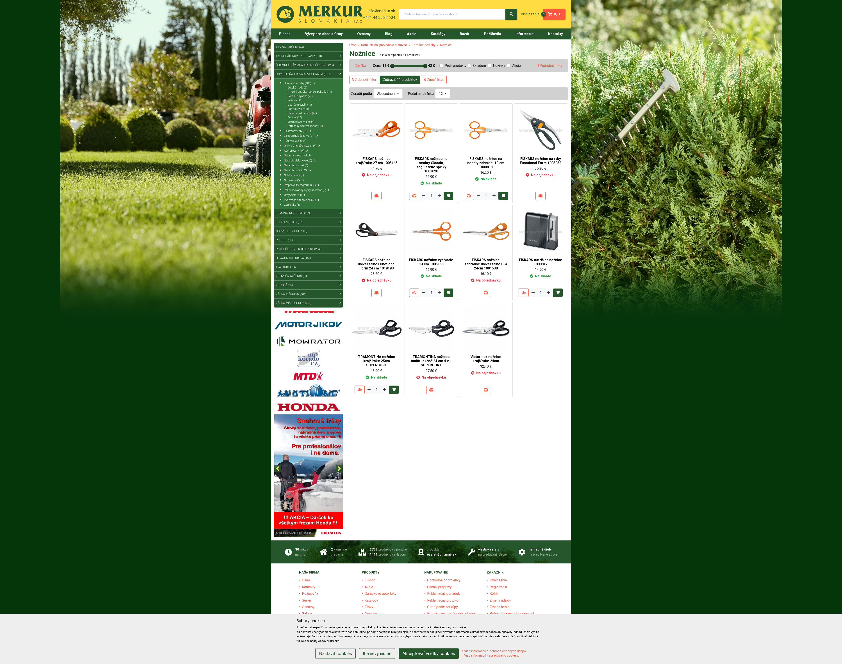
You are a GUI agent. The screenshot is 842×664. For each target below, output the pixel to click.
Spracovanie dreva (293, 258)
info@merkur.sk (381, 11)
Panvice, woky (298, 108)
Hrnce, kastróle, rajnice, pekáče (309, 91)
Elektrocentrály (296, 131)
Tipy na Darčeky (290, 47)
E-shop (370, 580)
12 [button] (441, 94)
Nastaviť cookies (335, 653)
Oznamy (308, 607)
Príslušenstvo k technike (298, 249)
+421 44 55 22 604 (379, 17)
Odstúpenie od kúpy (442, 607)
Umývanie (293, 195)
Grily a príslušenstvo (300, 145)
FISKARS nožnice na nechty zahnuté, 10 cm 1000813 (485, 163)
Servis (307, 600)
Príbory (294, 117)
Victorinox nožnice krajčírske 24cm (486, 359)
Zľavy (369, 607)
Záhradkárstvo (291, 294)
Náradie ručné (295, 170)
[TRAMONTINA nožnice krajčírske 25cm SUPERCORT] (376, 328)
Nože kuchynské (300, 96)
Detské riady (297, 87)
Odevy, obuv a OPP (291, 231)
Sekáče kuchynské (300, 121)
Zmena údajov (500, 600)
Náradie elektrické (298, 160)
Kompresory (294, 150)
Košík (494, 593)
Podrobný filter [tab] (550, 66)
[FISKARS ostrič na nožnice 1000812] (540, 231)
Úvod (353, 45)
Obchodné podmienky (443, 580)
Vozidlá (284, 285)
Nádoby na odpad (297, 155)
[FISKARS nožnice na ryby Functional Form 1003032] (540, 130)
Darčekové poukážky (380, 593)
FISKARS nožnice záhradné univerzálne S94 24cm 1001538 (485, 264)
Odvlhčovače (294, 175)
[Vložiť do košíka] (448, 196)
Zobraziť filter (365, 80)
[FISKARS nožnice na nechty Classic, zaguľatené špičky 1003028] (431, 130)
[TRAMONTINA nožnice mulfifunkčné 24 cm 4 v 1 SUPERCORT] (431, 328)
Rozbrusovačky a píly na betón (305, 190)
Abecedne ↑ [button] (386, 94)
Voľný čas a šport (292, 276)
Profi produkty (455, 66)
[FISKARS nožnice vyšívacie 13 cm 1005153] (431, 231)
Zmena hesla (499, 607)
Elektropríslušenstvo (299, 135)
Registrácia (498, 587)
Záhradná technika (293, 303)
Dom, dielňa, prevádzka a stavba (384, 45)
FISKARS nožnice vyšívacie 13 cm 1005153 (431, 262)
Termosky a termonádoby (305, 125)
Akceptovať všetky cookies (428, 653)
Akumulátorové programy (299, 56)
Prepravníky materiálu (300, 185)
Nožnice (446, 45)
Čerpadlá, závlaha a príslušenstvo (305, 65)
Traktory (286, 267)
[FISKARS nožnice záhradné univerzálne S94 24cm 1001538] (485, 231)
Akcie (516, 66)
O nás (306, 580)
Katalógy (371, 600)
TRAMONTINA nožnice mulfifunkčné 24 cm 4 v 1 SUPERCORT (431, 361)
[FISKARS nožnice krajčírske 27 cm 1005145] (376, 130)
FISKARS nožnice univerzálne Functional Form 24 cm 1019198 (376, 264)
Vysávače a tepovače (300, 200)
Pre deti (284, 240)
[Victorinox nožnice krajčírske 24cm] (485, 328)
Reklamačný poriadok (443, 593)
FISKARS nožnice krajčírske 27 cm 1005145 (376, 161)
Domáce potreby (423, 45)
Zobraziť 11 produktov (400, 80)
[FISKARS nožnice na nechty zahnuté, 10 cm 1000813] (485, 130)
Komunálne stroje (293, 213)
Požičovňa (310, 593)
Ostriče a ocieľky (299, 104)
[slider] (392, 66)
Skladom (479, 66)
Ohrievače (292, 180)
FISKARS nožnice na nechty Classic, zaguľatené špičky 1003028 (431, 165)
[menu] (530, 14)
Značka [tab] (360, 66)
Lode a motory (289, 222)
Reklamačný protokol (443, 600)
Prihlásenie (498, 580)
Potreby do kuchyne (302, 113)
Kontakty (308, 587)
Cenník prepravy (439, 587)
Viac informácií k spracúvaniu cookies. (491, 655)
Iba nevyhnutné (377, 653)
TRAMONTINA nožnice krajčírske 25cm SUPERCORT (376, 361)
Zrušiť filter (435, 80)
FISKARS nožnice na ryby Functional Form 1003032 (540, 161)
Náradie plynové (296, 165)
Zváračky (292, 204)
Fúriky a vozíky (295, 140)
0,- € (552, 14)
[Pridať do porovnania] (376, 196)
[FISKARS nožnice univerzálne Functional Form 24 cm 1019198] (376, 231)
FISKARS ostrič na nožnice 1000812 (540, 262)
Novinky (499, 66)
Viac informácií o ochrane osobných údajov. (495, 651)
